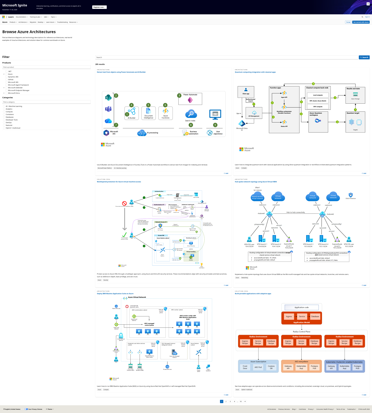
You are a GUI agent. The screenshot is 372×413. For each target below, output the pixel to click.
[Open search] (362, 17)
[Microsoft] (3, 17)
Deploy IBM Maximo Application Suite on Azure (115, 294)
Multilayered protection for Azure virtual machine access (119, 182)
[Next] (245, 401)
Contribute (302, 409)
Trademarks (351, 409)
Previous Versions (284, 409)
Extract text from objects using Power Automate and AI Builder (121, 72)
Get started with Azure (361, 22)
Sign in (367, 17)
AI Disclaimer (271, 409)
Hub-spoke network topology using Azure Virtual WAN (256, 182)
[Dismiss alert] (368, 3)
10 (241, 401)
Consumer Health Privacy (324, 409)
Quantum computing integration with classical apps (255, 72)
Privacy (310, 409)
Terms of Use (340, 409)
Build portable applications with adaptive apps (253, 294)
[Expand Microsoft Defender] (4, 88)
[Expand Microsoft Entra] (4, 93)
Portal (348, 22)
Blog (293, 409)
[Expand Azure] (4, 74)
